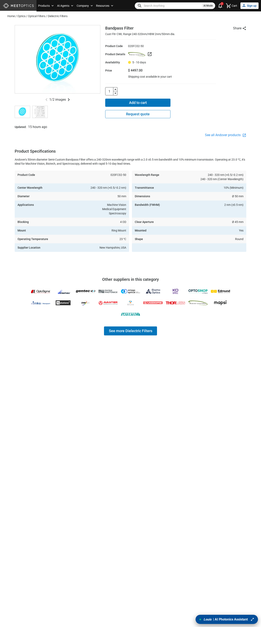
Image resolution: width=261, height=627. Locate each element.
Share (237, 28)
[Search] (139, 5)
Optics (21, 16)
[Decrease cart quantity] (115, 93)
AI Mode (208, 5)
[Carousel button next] (69, 99)
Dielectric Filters (57, 16)
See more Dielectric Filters (130, 331)
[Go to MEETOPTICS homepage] (18, 5)
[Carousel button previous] (46, 99)
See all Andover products (223, 135)
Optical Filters (36, 16)
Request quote (138, 114)
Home (11, 16)
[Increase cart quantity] (115, 89)
